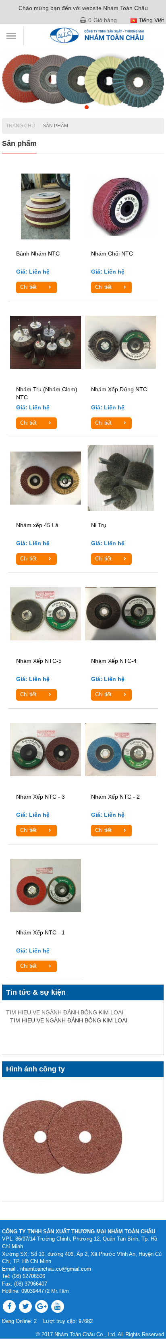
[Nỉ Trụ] (120, 478)
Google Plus (41, 1306)
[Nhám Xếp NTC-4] (120, 613)
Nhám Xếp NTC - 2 (115, 796)
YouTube (57, 1306)
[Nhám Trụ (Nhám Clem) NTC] (45, 342)
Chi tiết (28, 287)
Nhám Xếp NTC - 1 (40, 932)
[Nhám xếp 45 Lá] (45, 478)
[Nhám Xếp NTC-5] (45, 613)
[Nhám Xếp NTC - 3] (45, 749)
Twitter (25, 1306)
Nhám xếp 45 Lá (37, 525)
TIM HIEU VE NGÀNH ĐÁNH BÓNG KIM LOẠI (64, 1012)
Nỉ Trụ (98, 525)
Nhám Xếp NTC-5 (39, 661)
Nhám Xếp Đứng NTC (119, 389)
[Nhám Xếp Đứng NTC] (120, 342)
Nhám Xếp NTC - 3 (40, 796)
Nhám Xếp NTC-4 (114, 661)
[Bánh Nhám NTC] (45, 206)
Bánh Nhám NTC (38, 253)
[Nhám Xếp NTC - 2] (120, 749)
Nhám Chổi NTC (112, 253)
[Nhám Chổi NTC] (120, 206)
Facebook (9, 1306)
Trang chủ (20, 126)
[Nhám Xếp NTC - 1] (45, 885)
